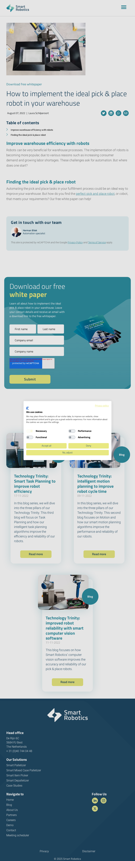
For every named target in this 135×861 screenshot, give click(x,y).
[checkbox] (29, 431)
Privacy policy (102, 405)
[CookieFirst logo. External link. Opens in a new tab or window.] (27, 408)
